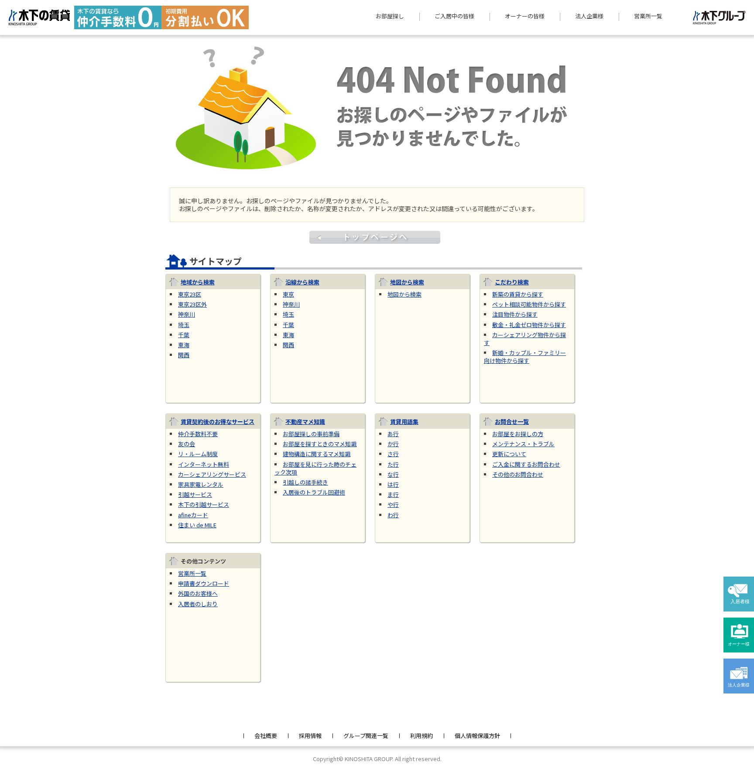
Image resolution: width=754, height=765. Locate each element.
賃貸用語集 (404, 421)
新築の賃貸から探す (517, 294)
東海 (183, 345)
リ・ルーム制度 (198, 454)
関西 (183, 355)
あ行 (393, 434)
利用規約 (421, 735)
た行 (393, 464)
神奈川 (186, 314)
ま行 (393, 494)
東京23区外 (192, 304)
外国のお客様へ (198, 593)
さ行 (393, 454)
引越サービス (195, 494)
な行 (393, 474)
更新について (509, 454)
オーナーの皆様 (525, 16)
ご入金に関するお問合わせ (526, 464)
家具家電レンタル (200, 484)
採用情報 (310, 735)
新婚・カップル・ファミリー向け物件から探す (525, 356)
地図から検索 (407, 282)
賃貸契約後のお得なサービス (217, 421)
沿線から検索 (302, 282)
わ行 (393, 515)
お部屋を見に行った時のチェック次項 (315, 468)
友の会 (186, 444)
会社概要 (265, 735)
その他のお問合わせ (517, 474)
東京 (288, 294)
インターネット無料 (203, 464)
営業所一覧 (648, 16)
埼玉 (183, 325)
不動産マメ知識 (305, 421)
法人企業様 (589, 16)
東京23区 (189, 294)
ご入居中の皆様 (454, 16)
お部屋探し (390, 16)
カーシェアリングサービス (212, 474)
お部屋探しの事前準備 (311, 434)
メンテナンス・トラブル (523, 444)
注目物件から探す (515, 314)
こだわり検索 (512, 282)
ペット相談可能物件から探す (529, 304)
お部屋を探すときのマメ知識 (319, 444)
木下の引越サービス (203, 504)
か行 (393, 444)
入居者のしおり (198, 604)
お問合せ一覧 (512, 421)
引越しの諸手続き (305, 482)
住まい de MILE (197, 525)
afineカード (193, 515)
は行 (393, 484)
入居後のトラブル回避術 (314, 492)
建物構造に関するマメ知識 (316, 454)
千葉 (183, 335)
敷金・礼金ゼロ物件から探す (529, 325)
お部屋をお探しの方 (517, 434)
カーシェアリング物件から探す (525, 339)
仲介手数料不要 (198, 434)
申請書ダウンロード (203, 583)
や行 (393, 504)
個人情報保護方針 (477, 735)
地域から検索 (198, 282)
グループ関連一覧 (365, 735)
